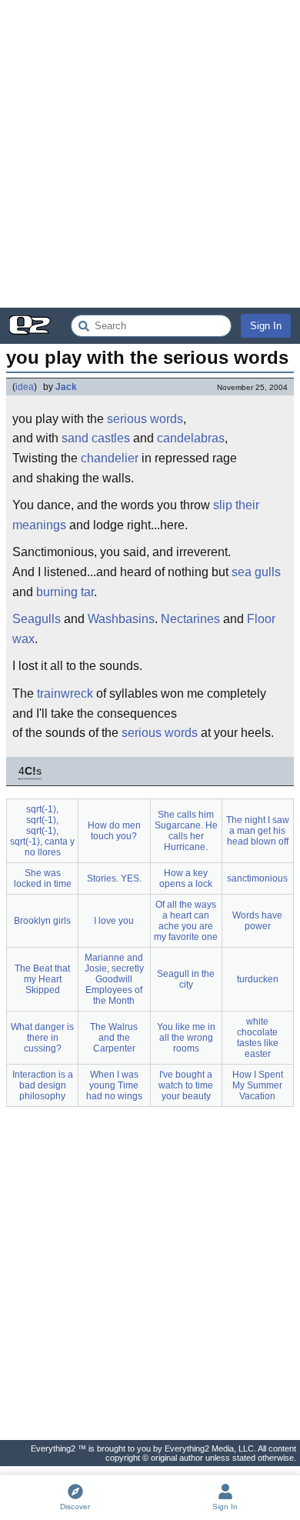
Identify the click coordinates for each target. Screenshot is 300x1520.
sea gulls (256, 571)
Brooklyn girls (42, 920)
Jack (66, 387)
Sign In (266, 326)
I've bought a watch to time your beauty (185, 1085)
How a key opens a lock (185, 878)
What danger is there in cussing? (42, 1038)
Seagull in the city (186, 979)
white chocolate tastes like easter (257, 1037)
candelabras (191, 438)
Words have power (257, 921)
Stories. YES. (114, 878)
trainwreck (65, 693)
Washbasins (121, 618)
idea (24, 387)
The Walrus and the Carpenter (114, 1038)
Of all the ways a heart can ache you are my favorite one (186, 920)
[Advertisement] (150, 154)
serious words (145, 418)
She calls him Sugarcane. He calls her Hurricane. (186, 830)
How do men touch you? (114, 831)
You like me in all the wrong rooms (186, 1038)
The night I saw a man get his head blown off (257, 831)
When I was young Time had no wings (114, 1085)
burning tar (65, 591)
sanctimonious (257, 878)
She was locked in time (43, 878)
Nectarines (190, 618)
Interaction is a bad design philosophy (42, 1085)
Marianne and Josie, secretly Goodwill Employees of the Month (114, 979)
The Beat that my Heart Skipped (42, 979)
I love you (114, 920)
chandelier (109, 458)
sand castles (96, 438)
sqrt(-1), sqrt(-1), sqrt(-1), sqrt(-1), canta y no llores (42, 831)
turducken (257, 979)
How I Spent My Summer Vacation (257, 1085)
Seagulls (36, 618)
